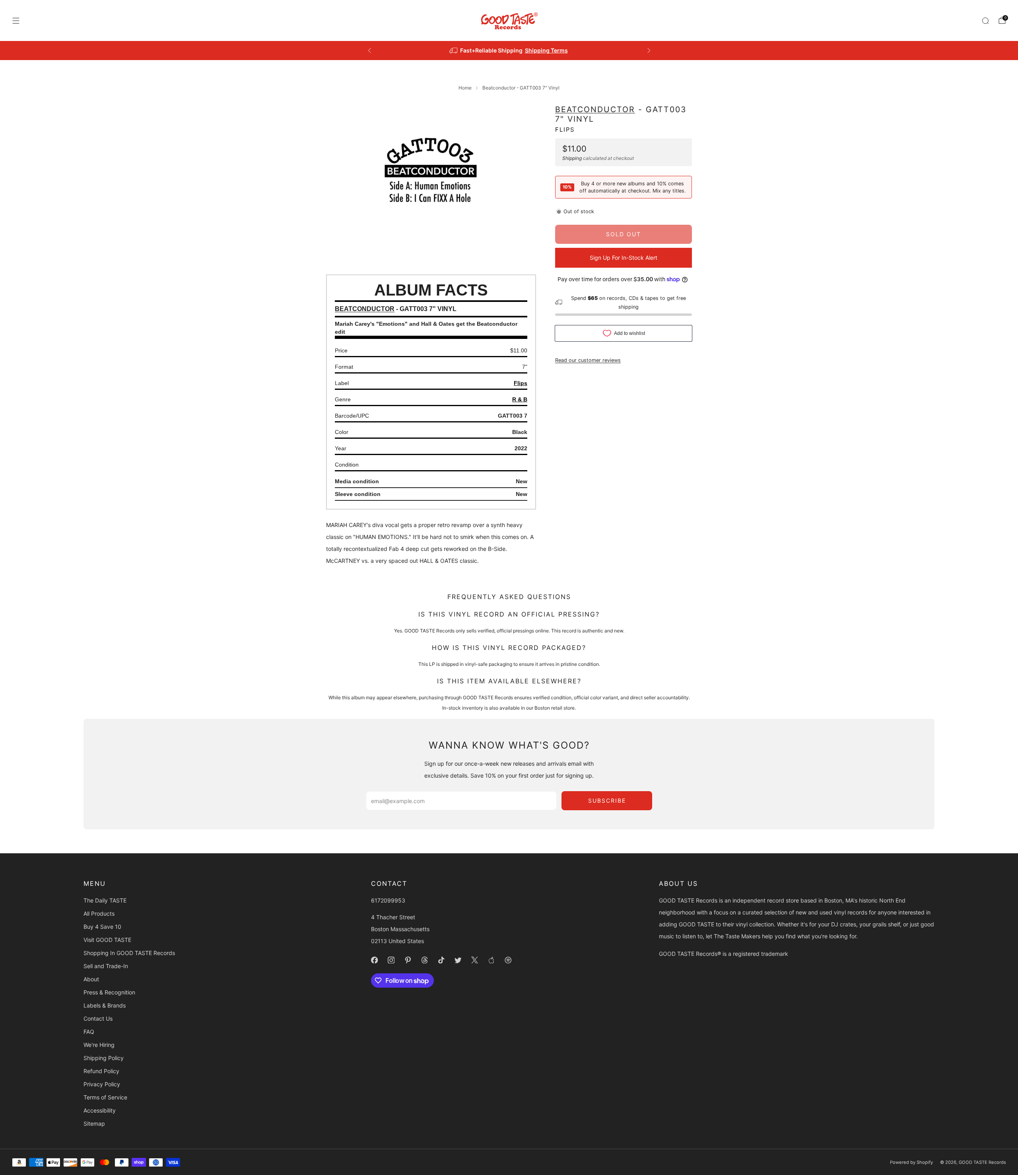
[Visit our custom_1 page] (491, 960)
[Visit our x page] (474, 960)
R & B (519, 399)
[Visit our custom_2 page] (508, 960)
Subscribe (607, 800)
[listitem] (509, 50)
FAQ (89, 1031)
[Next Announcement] (649, 50)
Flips (565, 129)
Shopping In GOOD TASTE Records (129, 952)
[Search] (985, 21)
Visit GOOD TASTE (107, 939)
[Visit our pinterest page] (408, 960)
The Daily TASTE (105, 900)
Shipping (572, 158)
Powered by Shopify (911, 1162)
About (91, 979)
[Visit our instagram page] (391, 960)
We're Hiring (99, 1044)
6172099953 (388, 900)
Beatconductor (595, 109)
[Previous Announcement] (369, 50)
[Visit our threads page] (424, 960)
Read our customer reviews (588, 360)
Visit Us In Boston (538, 50)
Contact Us (98, 1018)
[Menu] (16, 21)
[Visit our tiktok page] (441, 960)
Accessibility (100, 1110)
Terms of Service (105, 1097)
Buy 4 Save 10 (102, 926)
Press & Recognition (109, 992)
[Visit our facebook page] (374, 960)
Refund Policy (101, 1071)
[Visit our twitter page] (458, 960)
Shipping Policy (104, 1057)
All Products (99, 913)
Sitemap (94, 1123)
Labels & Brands (105, 1005)
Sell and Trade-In (106, 966)
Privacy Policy (102, 1084)
